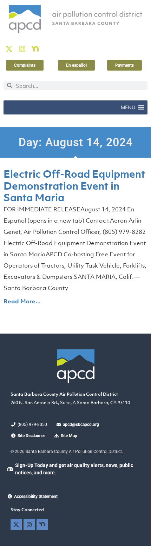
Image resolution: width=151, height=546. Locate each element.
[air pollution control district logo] (75, 19)
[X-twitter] (9, 49)
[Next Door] (35, 49)
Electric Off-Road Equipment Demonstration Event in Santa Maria (74, 185)
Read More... (22, 301)
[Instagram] (22, 49)
